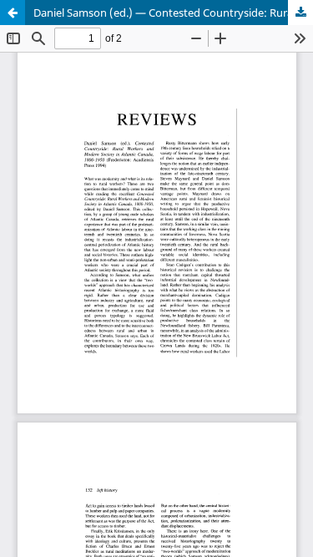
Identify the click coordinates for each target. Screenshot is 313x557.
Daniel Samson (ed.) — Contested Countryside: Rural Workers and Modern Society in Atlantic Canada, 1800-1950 (173, 12)
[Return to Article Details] (12, 12)
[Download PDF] (300, 12)
